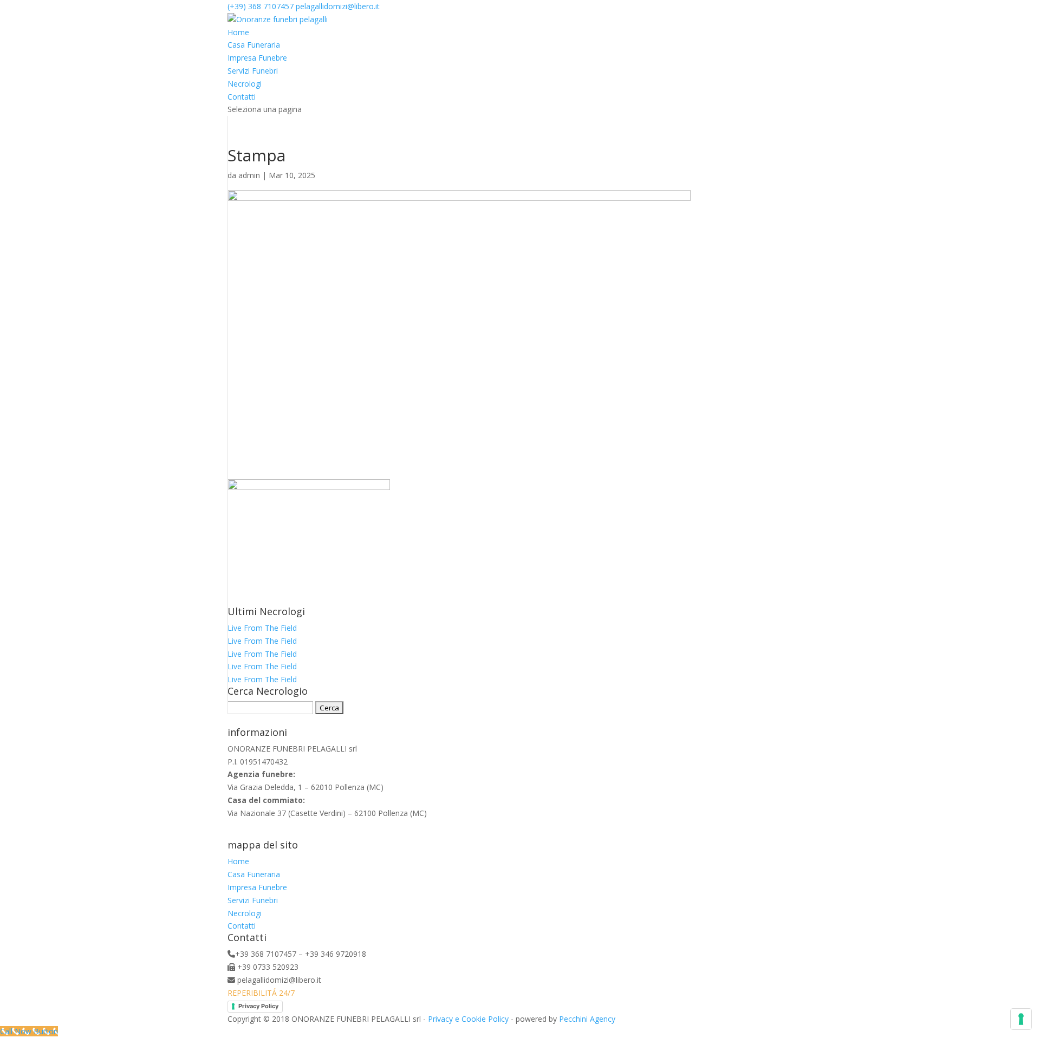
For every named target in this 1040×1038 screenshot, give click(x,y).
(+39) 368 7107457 (260, 6)
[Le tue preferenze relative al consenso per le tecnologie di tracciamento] (1021, 1019)
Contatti (241, 97)
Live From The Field (262, 628)
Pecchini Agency (587, 1019)
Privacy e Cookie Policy (468, 1019)
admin (249, 175)
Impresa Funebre (257, 58)
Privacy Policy (258, 1006)
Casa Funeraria (253, 45)
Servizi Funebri (252, 71)
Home (238, 32)
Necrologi (244, 84)
